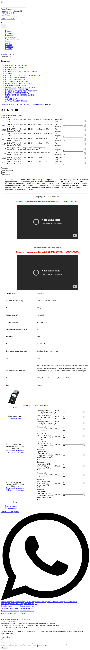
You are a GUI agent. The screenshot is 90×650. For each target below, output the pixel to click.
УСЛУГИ (8, 73)
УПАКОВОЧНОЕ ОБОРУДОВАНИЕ (19, 95)
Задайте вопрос (11, 506)
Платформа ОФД (15, 418)
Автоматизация (11, 37)
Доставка (37, 602)
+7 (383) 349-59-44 (8, 13)
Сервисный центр (12, 39)
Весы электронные (27, 611)
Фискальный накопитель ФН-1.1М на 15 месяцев (15, 451)
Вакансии (9, 35)
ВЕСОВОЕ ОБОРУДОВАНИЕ (16, 81)
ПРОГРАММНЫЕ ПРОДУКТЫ (17, 93)
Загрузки (9, 604)
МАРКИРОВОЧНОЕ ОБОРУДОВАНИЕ (20, 87)
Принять (4, 648)
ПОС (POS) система (8, 613)
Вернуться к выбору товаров (11, 115)
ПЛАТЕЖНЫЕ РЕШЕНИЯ (15, 85)
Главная (8, 31)
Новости (8, 45)
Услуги (8, 41)
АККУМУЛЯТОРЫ (12, 99)
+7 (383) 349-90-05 (8, 19)
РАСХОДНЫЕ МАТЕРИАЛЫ (16, 89)
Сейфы (22, 613)
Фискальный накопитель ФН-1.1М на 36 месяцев (15, 489)
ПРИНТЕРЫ (10, 69)
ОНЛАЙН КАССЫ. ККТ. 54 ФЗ (17, 66)
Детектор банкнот (26, 608)
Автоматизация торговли (10, 602)
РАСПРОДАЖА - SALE (14, 67)
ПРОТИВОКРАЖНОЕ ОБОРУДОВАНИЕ (21, 91)
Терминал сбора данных (10, 608)
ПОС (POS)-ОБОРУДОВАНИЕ (17, 77)
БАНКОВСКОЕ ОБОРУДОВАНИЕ (18, 83)
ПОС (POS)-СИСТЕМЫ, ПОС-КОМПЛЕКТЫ (22, 75)
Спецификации (11, 508)
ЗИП (7, 97)
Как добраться (25, 604)
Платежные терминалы (10, 611)
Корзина (4, 54)
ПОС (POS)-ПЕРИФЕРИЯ (15, 79)
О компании (9, 33)
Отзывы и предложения (61, 602)
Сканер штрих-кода (27, 606)
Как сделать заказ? (27, 602)
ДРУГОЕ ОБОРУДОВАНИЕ (16, 101)
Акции (7, 43)
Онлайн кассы (37, 105)
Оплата (43, 602)
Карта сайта (5, 637)
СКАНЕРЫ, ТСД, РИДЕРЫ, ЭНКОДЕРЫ (21, 71)
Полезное (8, 49)
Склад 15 (34, 604)
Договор (49, 602)
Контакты (9, 47)
